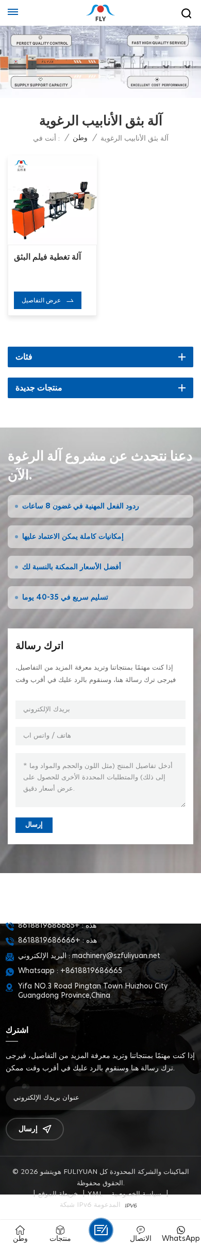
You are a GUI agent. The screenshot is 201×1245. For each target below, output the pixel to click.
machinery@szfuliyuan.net (116, 956)
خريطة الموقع (58, 1194)
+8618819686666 (49, 940)
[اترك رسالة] (101, 1230)
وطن (80, 138)
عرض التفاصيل (41, 300)
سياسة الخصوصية (136, 1194)
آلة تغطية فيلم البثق (47, 257)
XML (95, 1194)
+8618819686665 (49, 925)
